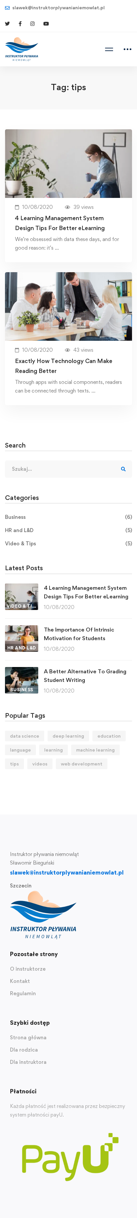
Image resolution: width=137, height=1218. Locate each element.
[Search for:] (68, 469)
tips (14, 763)
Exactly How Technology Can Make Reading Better (63, 365)
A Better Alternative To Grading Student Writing (85, 675)
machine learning (95, 750)
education (109, 736)
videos (40, 763)
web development (81, 763)
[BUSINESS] (21, 671)
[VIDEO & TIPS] (21, 587)
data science (24, 736)
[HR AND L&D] (21, 629)
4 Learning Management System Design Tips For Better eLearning (60, 222)
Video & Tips (68, 543)
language (20, 750)
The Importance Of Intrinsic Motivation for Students (79, 633)
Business (68, 517)
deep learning (68, 736)
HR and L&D (68, 530)
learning (53, 750)
